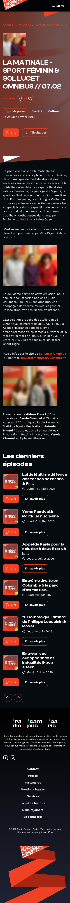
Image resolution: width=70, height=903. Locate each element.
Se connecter (33, 816)
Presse (33, 775)
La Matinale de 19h (47, 25)
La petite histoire (32, 803)
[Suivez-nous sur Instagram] (13, 758)
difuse (50, 832)
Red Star (26, 219)
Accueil (8, 25)
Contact (33, 769)
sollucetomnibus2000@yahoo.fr (43, 357)
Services (33, 796)
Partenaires (33, 782)
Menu (60, 5)
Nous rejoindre (32, 810)
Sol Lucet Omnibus (52, 353)
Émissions (24, 25)
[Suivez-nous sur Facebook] (6, 758)
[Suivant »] (18, 698)
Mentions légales (33, 789)
